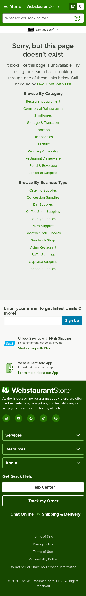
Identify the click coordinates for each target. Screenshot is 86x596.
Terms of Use (43, 552)
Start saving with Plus (34, 348)
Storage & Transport (43, 123)
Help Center (43, 487)
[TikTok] (43, 418)
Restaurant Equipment (43, 101)
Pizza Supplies (43, 226)
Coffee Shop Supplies (43, 212)
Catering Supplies (43, 190)
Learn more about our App (38, 373)
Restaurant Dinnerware (43, 158)
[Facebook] (31, 418)
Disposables (43, 137)
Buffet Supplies (43, 254)
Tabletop (43, 130)
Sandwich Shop (43, 240)
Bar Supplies (43, 204)
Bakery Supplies (43, 219)
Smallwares (43, 115)
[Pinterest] (56, 418)
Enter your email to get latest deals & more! (42, 310)
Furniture (43, 144)
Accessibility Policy (43, 559)
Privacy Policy (43, 544)
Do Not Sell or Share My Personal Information (43, 567)
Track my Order (43, 500)
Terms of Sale (43, 536)
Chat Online (22, 514)
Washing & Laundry (43, 151)
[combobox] (43, 18)
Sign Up (72, 321)
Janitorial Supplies (43, 173)
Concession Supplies (43, 197)
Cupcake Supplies (43, 262)
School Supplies (43, 269)
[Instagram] (6, 418)
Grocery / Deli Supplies (43, 233)
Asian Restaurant (43, 247)
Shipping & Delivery (61, 514)
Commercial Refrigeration (43, 108)
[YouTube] (18, 418)
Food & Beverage (43, 165)
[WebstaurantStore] (43, 390)
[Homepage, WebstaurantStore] (43, 6)
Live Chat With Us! (54, 84)
